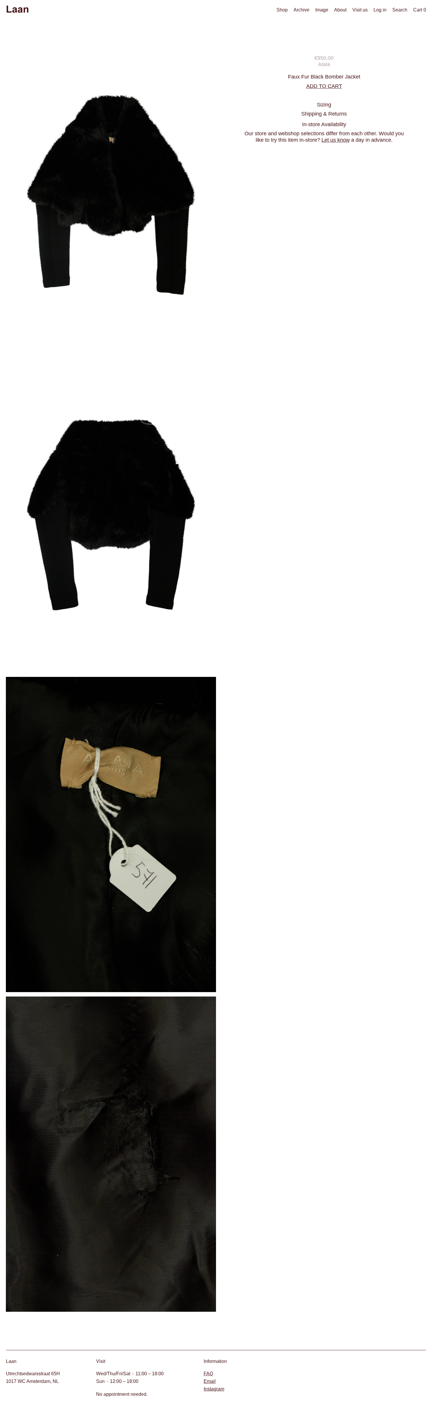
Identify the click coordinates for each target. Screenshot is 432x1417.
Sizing (324, 104)
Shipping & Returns (324, 114)
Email (210, 1381)
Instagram (214, 1388)
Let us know (336, 140)
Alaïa (324, 64)
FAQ (208, 1373)
